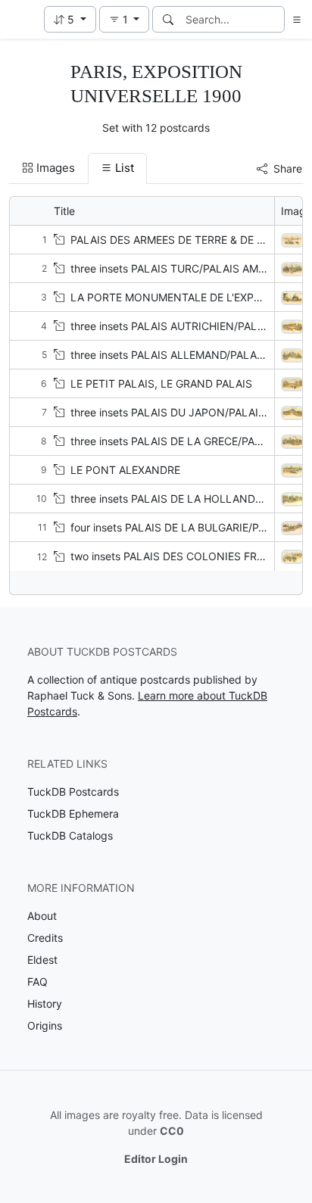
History (44, 1003)
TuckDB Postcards (73, 791)
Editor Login (156, 1158)
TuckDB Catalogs (70, 835)
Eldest (42, 959)
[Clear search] (274, 19)
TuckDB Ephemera (73, 813)
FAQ (37, 981)
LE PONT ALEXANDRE (125, 469)
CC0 (172, 1130)
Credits (45, 937)
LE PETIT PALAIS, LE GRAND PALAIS (161, 383)
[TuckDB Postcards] (20, 19)
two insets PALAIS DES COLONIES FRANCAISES (189, 556)
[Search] (168, 19)
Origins (44, 1025)
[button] (70, 19)
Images (55, 168)
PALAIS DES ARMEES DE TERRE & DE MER (174, 239)
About (42, 915)
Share (287, 168)
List (124, 168)
